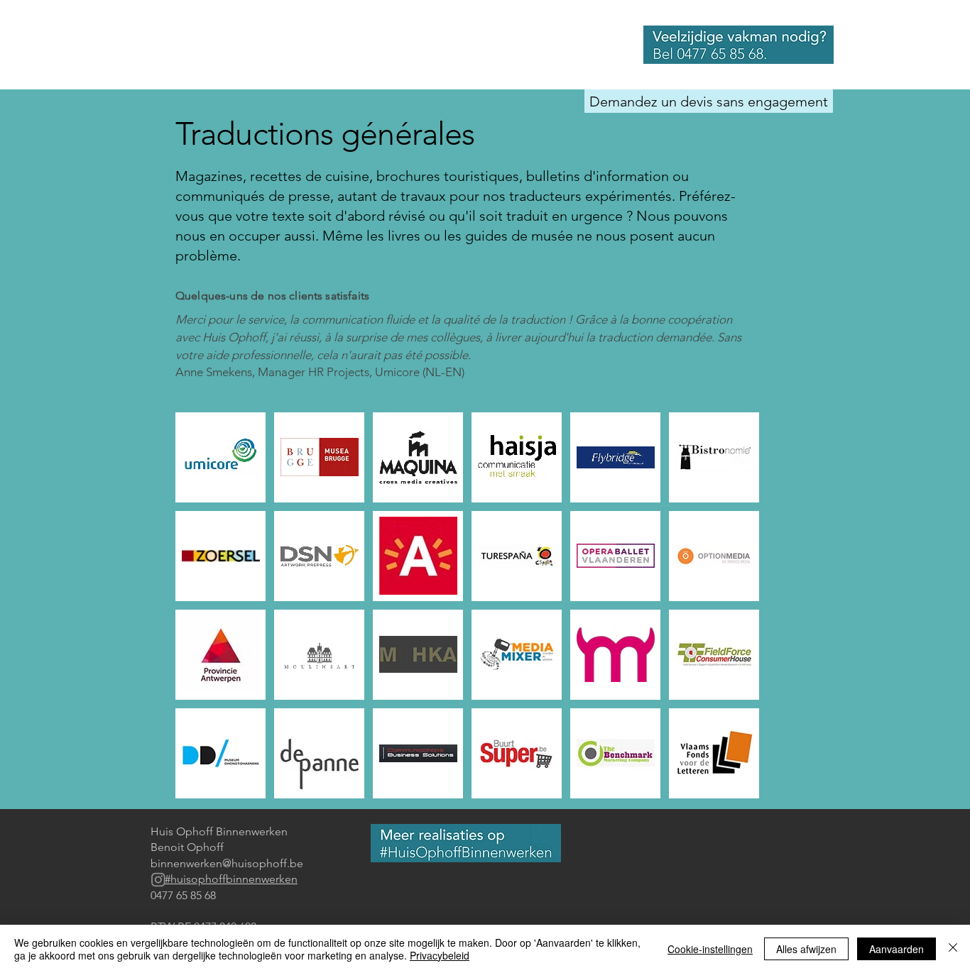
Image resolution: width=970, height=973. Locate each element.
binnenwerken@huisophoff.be (227, 863)
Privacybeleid (439, 955)
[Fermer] (952, 949)
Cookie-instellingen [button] (710, 949)
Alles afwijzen (806, 949)
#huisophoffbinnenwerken (231, 879)
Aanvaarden (896, 949)
